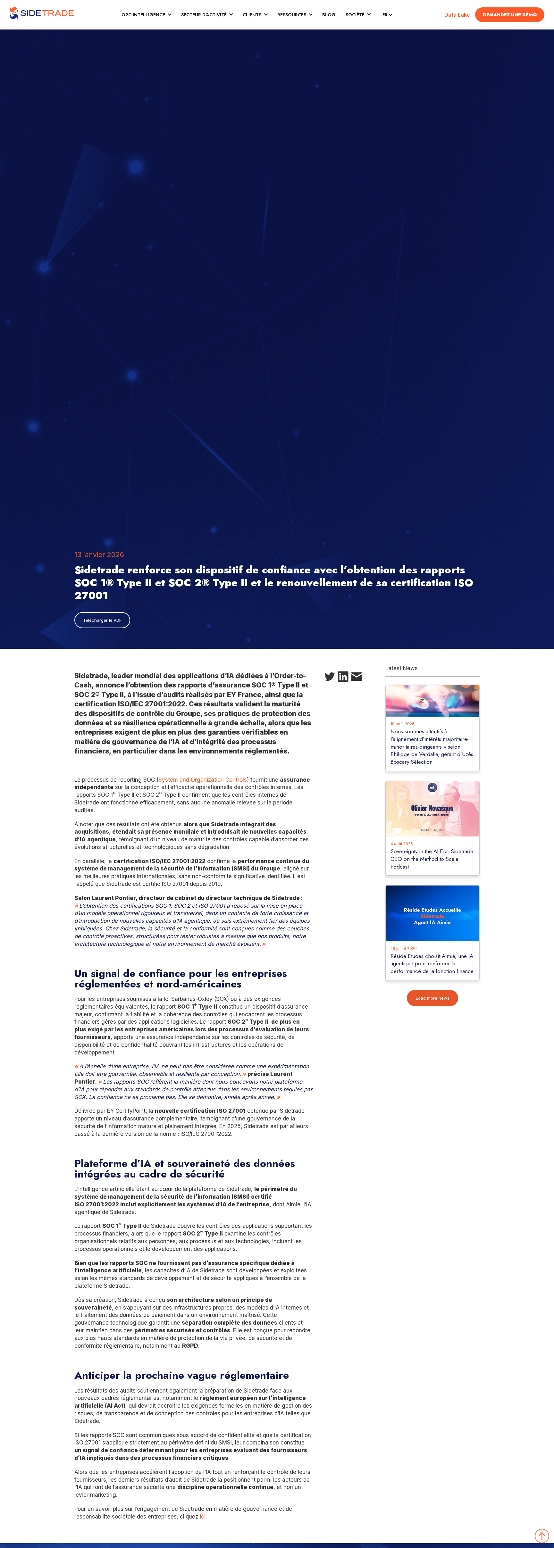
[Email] (356, 678)
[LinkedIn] (343, 678)
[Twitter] (329, 678)
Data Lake (457, 15)
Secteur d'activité (204, 15)
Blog (328, 15)
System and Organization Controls (202, 780)
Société (355, 15)
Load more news (432, 998)
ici (203, 1516)
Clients (252, 15)
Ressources (291, 15)
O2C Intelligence (143, 15)
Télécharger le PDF (102, 620)
